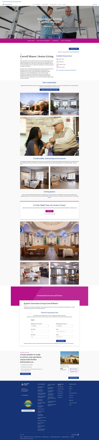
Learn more (4, 1)
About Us (70, 386)
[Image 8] (64, 273)
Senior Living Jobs (73, 377)
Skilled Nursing (60, 395)
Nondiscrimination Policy (65, 436)
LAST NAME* (33, 334)
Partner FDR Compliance (73, 393)
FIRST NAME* (33, 329)
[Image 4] (34, 177)
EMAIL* (57, 329)
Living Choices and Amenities (43, 40)
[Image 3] (49, 136)
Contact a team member (73, 402)
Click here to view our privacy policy (66, 343)
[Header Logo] (7, 4)
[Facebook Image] (23, 435)
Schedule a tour (73, 48)
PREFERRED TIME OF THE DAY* (61, 323)
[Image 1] (34, 104)
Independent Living (61, 388)
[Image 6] (49, 241)
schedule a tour (73, 371)
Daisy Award (71, 395)
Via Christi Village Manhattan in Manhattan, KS (52, 398)
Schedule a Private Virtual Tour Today (49, 89)
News (70, 390)
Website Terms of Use (38, 436)
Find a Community (36, 4)
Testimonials (55, 40)
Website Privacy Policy (45, 436)
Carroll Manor (30, 40)
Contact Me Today (25, 373)
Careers (70, 404)
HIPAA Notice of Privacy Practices (28, 436)
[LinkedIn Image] (21, 435)
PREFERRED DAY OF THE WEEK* (36, 323)
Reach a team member (66, 40)
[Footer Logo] (25, 384)
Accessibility (72, 436)
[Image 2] (64, 104)
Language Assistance (74, 434)
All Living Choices (60, 386)
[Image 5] (64, 177)
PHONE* (57, 334)
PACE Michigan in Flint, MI (42, 420)
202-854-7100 (75, 52)
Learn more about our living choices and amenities (66, 70)
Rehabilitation (60, 397)
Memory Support (60, 393)
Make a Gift (71, 397)
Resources (70, 388)
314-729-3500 (25, 395)
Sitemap (21, 436)
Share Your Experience (27, 410)
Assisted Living (60, 390)
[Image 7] (34, 273)
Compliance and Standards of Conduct (55, 436)
